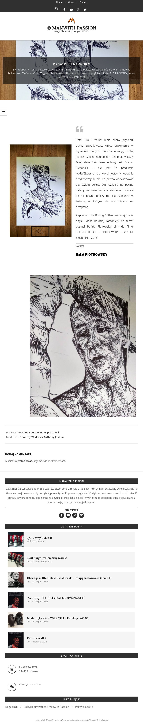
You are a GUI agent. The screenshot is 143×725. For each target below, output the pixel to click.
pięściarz (96, 73)
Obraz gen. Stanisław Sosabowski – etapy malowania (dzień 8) (69, 578)
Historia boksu (81, 69)
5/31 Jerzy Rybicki (39, 538)
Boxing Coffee (104, 215)
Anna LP (86, 719)
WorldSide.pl (102, 719)
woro (132, 73)
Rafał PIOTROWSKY (115, 73)
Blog (69, 69)
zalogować (25, 461)
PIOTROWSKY (93, 140)
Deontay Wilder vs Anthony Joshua (42, 437)
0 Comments (77, 77)
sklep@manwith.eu (30, 684)
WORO (80, 246)
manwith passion (80, 73)
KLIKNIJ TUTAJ (86, 232)
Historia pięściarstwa (104, 69)
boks (54, 73)
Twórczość (28, 73)
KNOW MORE (71, 509)
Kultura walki (36, 638)
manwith (63, 73)
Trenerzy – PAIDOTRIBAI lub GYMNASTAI (55, 598)
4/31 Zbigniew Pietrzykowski (47, 558)
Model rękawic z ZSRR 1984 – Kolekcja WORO (57, 618)
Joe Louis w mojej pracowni (41, 432)
